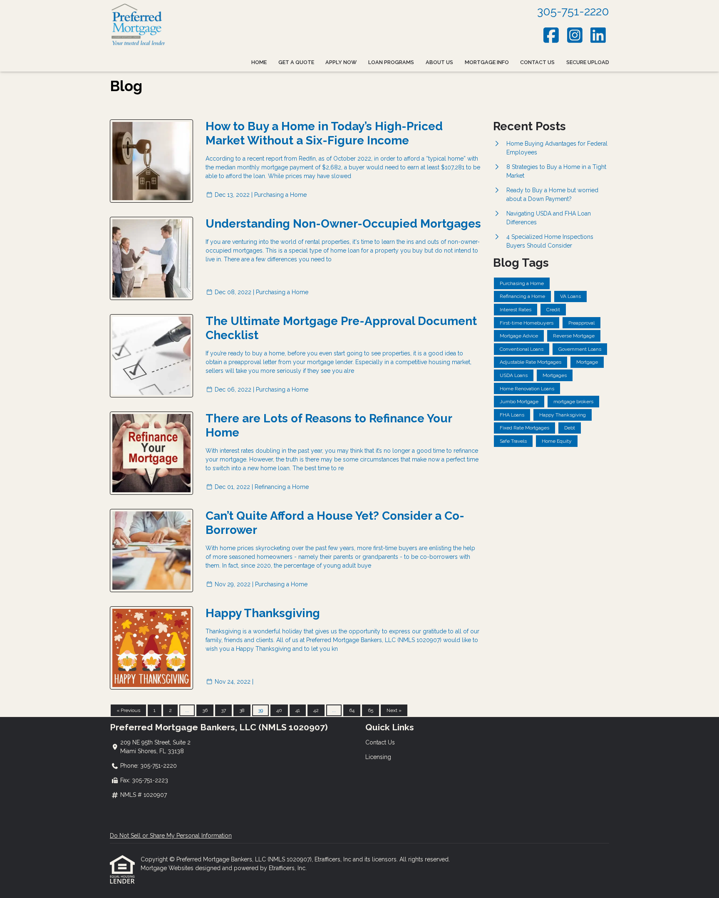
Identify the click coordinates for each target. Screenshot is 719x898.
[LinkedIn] (599, 35)
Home (259, 62)
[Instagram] (575, 35)
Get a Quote (296, 62)
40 (279, 710)
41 (297, 710)
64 (352, 710)
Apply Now (341, 62)
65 (370, 710)
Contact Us (537, 62)
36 (205, 710)
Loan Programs (391, 62)
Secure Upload (587, 62)
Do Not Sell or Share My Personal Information (171, 835)
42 (316, 710)
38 (242, 710)
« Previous (128, 710)
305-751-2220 (573, 11)
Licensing (378, 757)
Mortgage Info (487, 62)
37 (223, 710)
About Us (439, 62)
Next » (394, 710)
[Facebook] (551, 35)
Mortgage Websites (168, 868)
